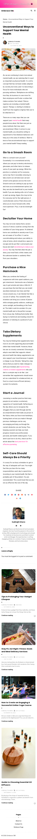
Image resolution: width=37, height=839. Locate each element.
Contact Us (18, 824)
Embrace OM (7, 11)
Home (5, 19)
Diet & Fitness (14, 43)
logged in (14, 556)
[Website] (20, 525)
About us (18, 821)
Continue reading (7, 615)
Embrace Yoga (18, 827)
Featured (19, 605)
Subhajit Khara (14, 41)
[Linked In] (16, 525)
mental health (17, 120)
